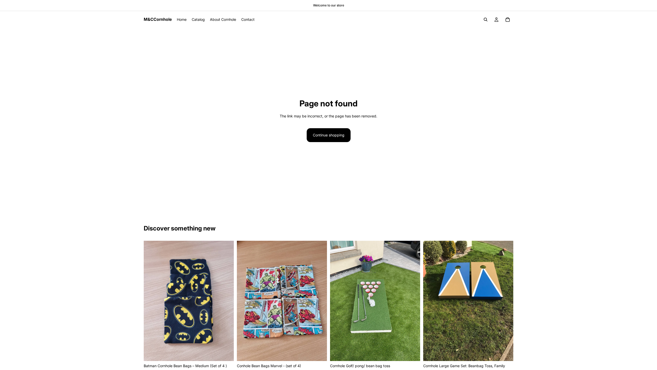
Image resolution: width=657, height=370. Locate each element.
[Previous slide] (337, 301)
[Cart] (507, 19)
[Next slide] (412, 301)
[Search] (485, 19)
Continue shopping (328, 135)
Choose (323, 353)
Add (416, 353)
